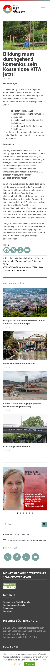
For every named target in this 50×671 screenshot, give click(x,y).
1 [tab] (17, 513)
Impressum (8, 611)
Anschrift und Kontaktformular (17, 602)
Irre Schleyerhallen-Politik (17, 446)
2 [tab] (20, 513)
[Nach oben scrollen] (45, 666)
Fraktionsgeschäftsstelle (14, 605)
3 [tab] (23, 513)
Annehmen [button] (30, 664)
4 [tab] (26, 513)
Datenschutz (8, 608)
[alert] (25, 540)
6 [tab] (32, 513)
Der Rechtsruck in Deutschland (19, 363)
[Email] (27, 250)
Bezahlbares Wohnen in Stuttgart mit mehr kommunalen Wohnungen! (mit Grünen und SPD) (23, 261)
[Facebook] (6, 250)
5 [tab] (29, 513)
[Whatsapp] (20, 250)
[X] (13, 250)
